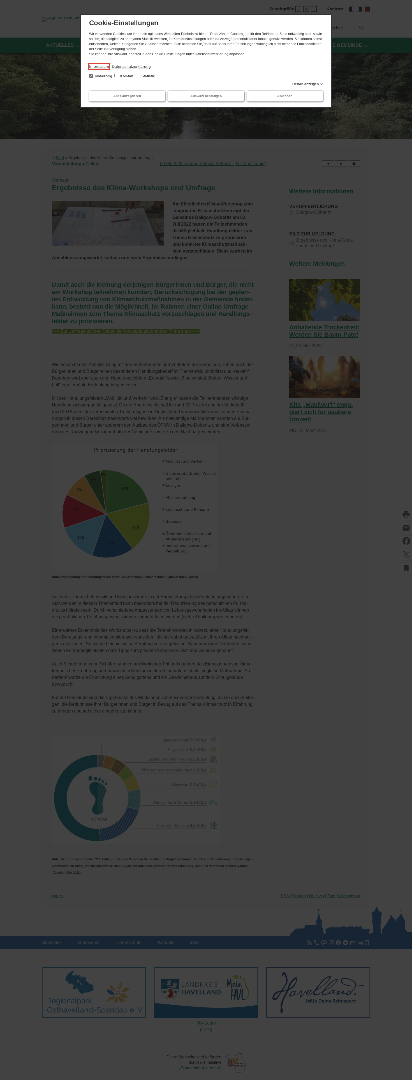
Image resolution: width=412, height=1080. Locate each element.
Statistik (148, 76)
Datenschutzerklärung (131, 66)
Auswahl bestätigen (206, 96)
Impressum (99, 66)
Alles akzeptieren (127, 96)
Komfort (126, 76)
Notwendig (103, 76)
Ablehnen (284, 96)
